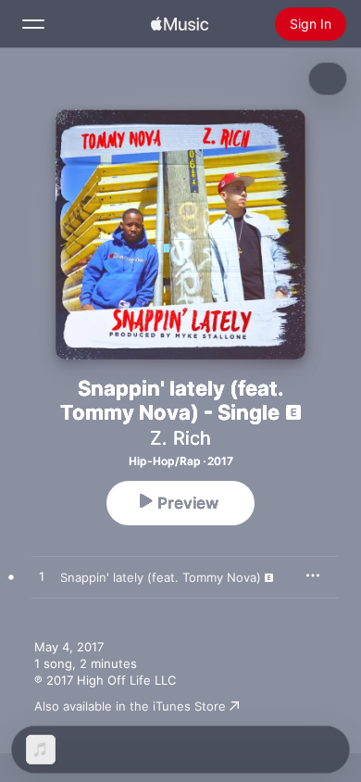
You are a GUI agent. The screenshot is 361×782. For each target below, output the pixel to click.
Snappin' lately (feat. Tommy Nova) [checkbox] (160, 577)
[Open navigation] (33, 24)
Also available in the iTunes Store (130, 706)
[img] (179, 24)
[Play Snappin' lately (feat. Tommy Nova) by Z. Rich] (41, 577)
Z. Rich (180, 438)
